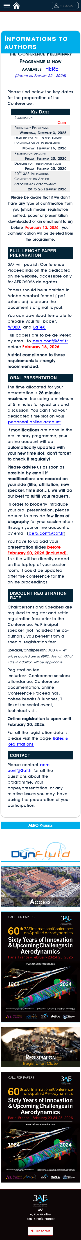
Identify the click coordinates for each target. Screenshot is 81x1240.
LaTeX (39, 326)
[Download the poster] (40, 967)
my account (68, 5)
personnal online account (34, 421)
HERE (51, 69)
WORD (14, 326)
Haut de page (42, 1231)
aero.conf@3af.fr (50, 340)
